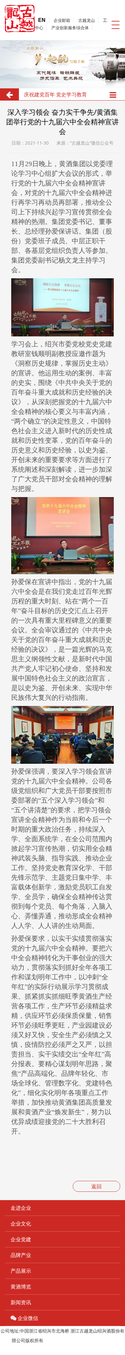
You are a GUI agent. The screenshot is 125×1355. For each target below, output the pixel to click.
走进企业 (21, 1207)
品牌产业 (21, 1255)
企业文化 (21, 1223)
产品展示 (21, 1270)
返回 (96, 1186)
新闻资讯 (21, 1302)
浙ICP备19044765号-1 (67, 1340)
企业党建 (21, 1239)
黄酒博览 (21, 1286)
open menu (115, 25)
